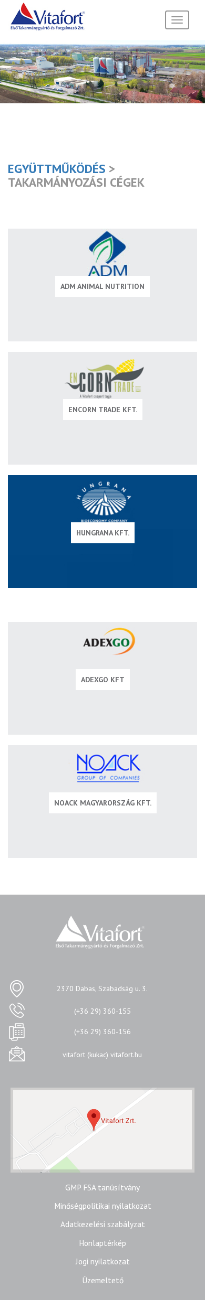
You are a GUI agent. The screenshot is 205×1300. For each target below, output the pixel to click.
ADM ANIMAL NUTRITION (102, 286)
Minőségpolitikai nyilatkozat (102, 1205)
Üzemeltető (103, 1280)
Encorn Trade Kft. (102, 409)
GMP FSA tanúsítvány (102, 1187)
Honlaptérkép (102, 1243)
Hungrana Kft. (102, 533)
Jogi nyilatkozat (103, 1261)
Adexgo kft (103, 679)
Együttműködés (57, 168)
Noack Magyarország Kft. (102, 803)
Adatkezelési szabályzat (102, 1224)
